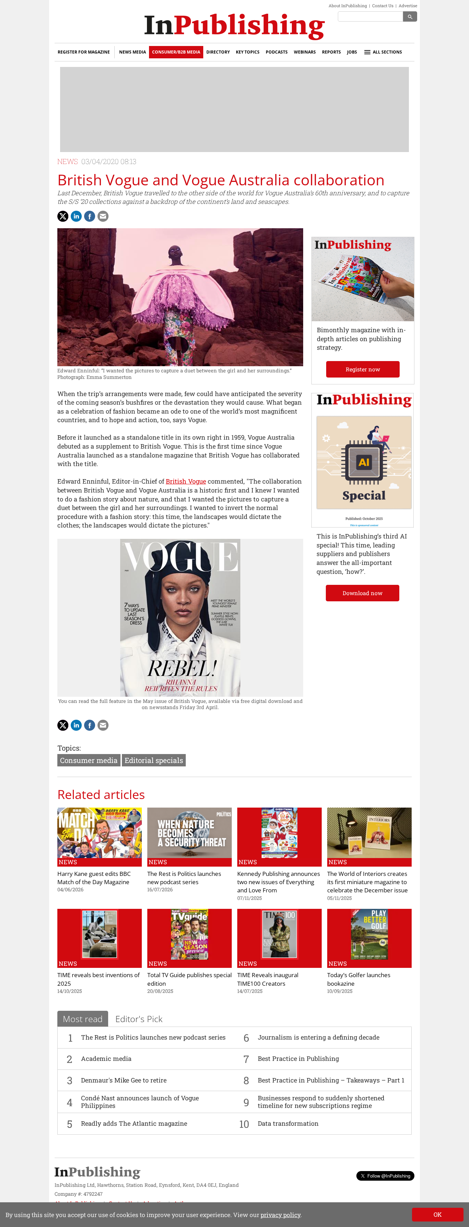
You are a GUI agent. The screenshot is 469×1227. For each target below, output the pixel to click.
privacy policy (280, 1215)
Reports (331, 52)
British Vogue (186, 481)
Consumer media (89, 760)
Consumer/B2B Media (176, 52)
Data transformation (288, 1123)
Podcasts (277, 52)
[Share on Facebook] (89, 216)
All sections (387, 52)
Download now (362, 593)
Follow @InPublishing (388, 1175)
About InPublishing (348, 5)
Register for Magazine (84, 52)
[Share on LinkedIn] (76, 216)
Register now (363, 369)
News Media (132, 52)
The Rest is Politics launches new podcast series (153, 1037)
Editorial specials (154, 760)
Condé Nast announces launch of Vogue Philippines (140, 1102)
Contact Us (382, 5)
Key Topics (248, 52)
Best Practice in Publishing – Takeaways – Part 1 (331, 1080)
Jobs (352, 52)
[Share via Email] (103, 216)
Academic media (106, 1058)
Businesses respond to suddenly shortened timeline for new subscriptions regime (321, 1102)
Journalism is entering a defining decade (318, 1037)
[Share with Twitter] (62, 216)
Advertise (408, 5)
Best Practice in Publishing (298, 1058)
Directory (218, 52)
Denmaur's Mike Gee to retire (124, 1080)
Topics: (69, 748)
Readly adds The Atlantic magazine (134, 1123)
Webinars (305, 52)
